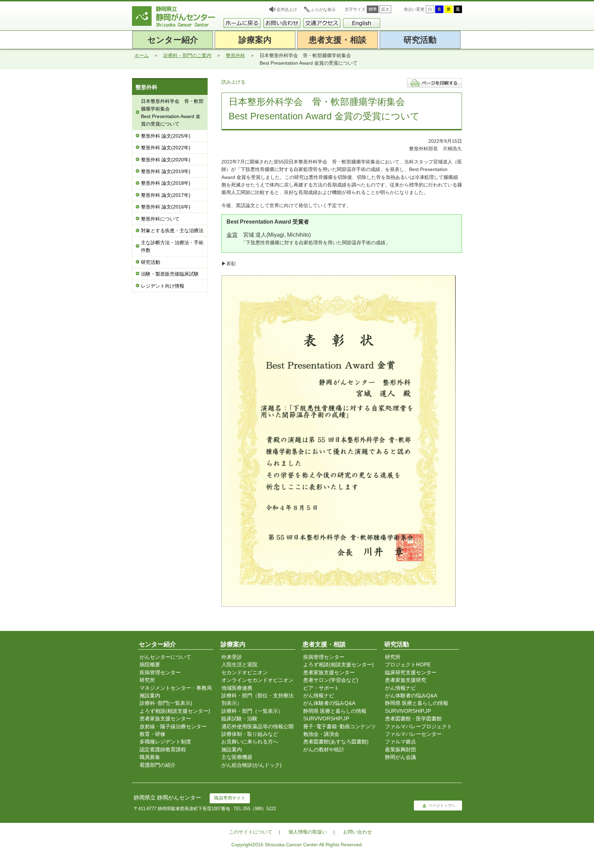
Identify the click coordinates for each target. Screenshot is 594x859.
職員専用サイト (229, 798)
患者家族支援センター (165, 718)
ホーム (141, 55)
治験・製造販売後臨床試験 (170, 274)
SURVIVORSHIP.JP (326, 718)
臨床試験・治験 (239, 718)
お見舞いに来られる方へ (249, 741)
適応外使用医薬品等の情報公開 (257, 726)
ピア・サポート (321, 688)
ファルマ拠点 (400, 741)
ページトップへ (442, 805)
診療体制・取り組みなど (249, 734)
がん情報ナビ (318, 695)
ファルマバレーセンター (413, 734)
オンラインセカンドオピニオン (257, 680)
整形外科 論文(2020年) (165, 159)
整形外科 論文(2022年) (165, 147)
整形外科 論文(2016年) (165, 207)
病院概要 (150, 664)
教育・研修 (152, 734)
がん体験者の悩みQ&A (329, 703)
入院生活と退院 (239, 664)
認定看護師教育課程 (163, 749)
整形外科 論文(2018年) (165, 183)
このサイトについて (250, 832)
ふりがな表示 (323, 9)
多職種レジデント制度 (165, 741)
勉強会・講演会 (321, 734)
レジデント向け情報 (162, 286)
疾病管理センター (160, 672)
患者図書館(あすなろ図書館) (335, 741)
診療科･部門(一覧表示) (166, 703)
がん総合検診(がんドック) (251, 765)
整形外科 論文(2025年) (165, 136)
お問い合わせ (357, 832)
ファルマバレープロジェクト (418, 726)
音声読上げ (286, 9)
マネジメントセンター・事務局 (176, 688)
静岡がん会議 (400, 757)
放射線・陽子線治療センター (173, 726)
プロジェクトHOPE (408, 664)
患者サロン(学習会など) (330, 680)
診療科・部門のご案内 (187, 55)
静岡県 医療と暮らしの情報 (334, 711)
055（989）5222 (259, 808)
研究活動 (150, 262)
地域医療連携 (236, 688)
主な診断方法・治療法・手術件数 (172, 246)
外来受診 (231, 657)
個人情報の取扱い (307, 832)
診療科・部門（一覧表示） (252, 711)
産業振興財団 (400, 749)
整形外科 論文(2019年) (165, 171)
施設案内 (150, 695)
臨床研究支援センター (411, 672)
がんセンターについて (165, 657)
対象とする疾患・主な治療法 (172, 230)
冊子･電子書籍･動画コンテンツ (339, 726)
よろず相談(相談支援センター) (175, 711)
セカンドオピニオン (244, 672)
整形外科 (235, 55)
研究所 (147, 680)
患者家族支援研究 (405, 680)
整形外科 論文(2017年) (165, 195)
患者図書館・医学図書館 (413, 718)
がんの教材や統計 (323, 749)
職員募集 (150, 757)
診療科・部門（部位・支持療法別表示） (257, 699)
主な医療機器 (236, 757)
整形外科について (160, 219)
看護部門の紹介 (158, 765)
